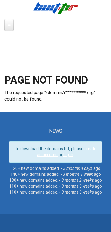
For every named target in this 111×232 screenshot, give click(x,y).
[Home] (55, 8)
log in (68, 154)
